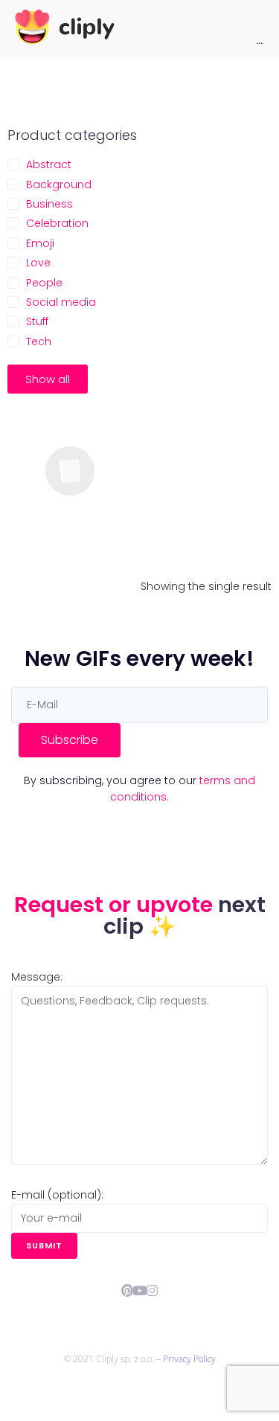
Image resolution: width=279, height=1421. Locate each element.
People (44, 282)
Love (38, 262)
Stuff (37, 321)
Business (49, 203)
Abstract (48, 164)
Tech (38, 341)
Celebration (57, 223)
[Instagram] (152, 1290)
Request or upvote (116, 905)
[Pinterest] (127, 1290)
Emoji (40, 243)
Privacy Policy (189, 1359)
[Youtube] (139, 1290)
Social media (61, 302)
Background (59, 184)
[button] (47, 379)
